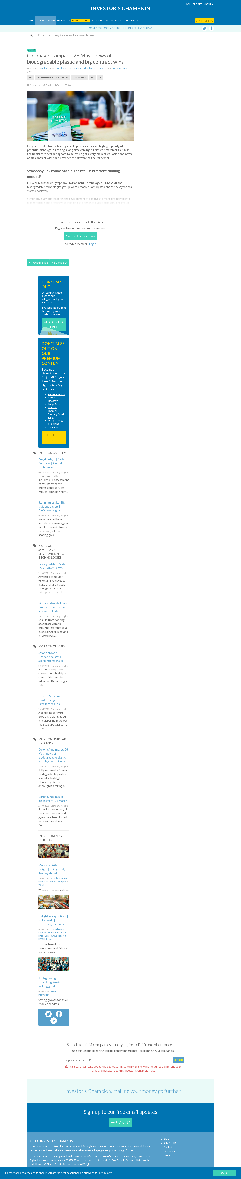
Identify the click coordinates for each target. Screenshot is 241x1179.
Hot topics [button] (132, 20)
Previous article (39, 262)
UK (100, 77)
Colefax (42, 932)
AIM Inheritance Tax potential (52, 77)
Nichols (54, 878)
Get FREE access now (80, 236)
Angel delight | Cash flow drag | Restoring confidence (51, 463)
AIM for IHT (170, 1143)
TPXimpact (61, 881)
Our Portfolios (81, 20)
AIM (30, 77)
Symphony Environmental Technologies (75, 68)
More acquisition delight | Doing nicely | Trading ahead (52, 869)
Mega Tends (54, 404)
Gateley (43, 68)
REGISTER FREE (55, 324)
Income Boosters (53, 399)
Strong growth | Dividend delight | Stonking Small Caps (51, 656)
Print (59, 85)
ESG (92, 77)
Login (188, 4)
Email (48, 85)
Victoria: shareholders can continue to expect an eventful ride (53, 607)
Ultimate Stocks (56, 394)
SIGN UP (123, 1122)
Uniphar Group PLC (122, 68)
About (167, 1139)
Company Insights (45, 20)
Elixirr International (57, 932)
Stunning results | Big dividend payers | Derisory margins (51, 506)
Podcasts (97, 20)
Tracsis (101, 68)
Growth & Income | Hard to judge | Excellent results (50, 700)
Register (197, 4)
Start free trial (204, 20)
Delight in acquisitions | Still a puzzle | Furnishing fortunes (53, 920)
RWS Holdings (45, 939)
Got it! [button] (224, 1173)
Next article (58, 262)
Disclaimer (169, 1151)
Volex (41, 884)
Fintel (41, 935)
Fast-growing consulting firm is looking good (49, 982)
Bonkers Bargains (53, 409)
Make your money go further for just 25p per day (120, 28)
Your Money (63, 20)
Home (31, 20)
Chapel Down (57, 929)
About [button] (207, 4)
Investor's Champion (120, 8)
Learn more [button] (105, 1173)
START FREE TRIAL (53, 437)
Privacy (167, 1154)
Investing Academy (114, 20)
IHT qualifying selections (55, 422)
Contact (168, 1147)
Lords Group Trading (55, 935)
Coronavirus (79, 77)
